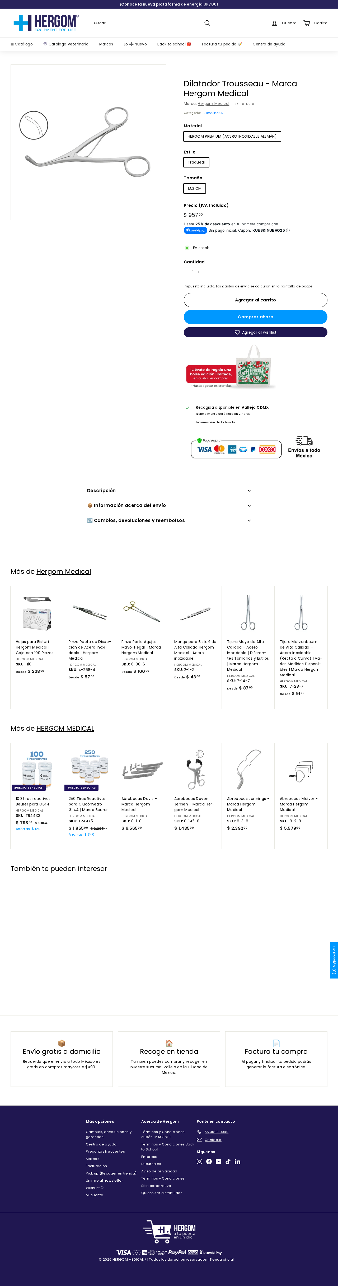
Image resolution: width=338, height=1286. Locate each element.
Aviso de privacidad (159, 1171)
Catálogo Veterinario (67, 44)
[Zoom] (88, 142)
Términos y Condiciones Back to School (167, 1147)
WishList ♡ (95, 1187)
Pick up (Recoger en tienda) (111, 1173)
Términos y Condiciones (163, 1178)
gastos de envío (235, 286)
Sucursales (151, 1163)
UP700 (210, 4)
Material (193, 126)
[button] (255, 332)
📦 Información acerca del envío (126, 505)
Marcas (106, 44)
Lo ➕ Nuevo (135, 44)
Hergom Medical (213, 103)
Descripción (101, 490)
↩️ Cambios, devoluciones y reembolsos (136, 520)
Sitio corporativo (156, 1185)
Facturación (96, 1165)
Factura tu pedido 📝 (222, 44)
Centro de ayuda (269, 44)
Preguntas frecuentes (105, 1151)
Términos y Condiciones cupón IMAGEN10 (163, 1134)
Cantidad (194, 262)
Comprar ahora (255, 317)
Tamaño (193, 178)
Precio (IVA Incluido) (206, 205)
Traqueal (196, 162)
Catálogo (23, 44)
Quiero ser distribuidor (161, 1192)
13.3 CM (194, 188)
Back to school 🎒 (174, 44)
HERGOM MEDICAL (65, 728)
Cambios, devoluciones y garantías (109, 1134)
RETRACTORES (212, 113)
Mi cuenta (94, 1195)
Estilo (189, 152)
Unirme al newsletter (104, 1180)
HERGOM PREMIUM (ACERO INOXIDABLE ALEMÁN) (232, 136)
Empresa (149, 1156)
